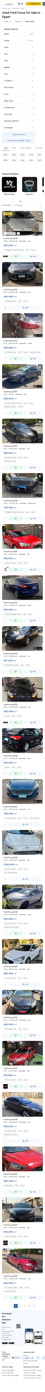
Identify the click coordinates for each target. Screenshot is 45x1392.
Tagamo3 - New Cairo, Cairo (15, 250)
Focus (33, 250)
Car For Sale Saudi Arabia (10, 1375)
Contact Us (27, 1358)
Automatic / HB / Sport (11, 927)
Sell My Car (35, 4)
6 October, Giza (11, 352)
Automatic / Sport (10, 407)
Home (25, 1356)
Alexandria (9, 1185)
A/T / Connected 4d (10, 872)
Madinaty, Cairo (11, 301)
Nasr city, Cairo (11, 563)
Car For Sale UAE (7, 1373)
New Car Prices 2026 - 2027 (19, 141)
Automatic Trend (35, 352)
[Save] (40, 214)
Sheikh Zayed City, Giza (14, 403)
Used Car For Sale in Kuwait (32, 1370)
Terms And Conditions (30, 1361)
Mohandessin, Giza (12, 665)
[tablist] (22, 148)
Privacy (25, 1363)
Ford (27, 250)
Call (34, 256)
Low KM (20, 407)
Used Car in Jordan (29, 1373)
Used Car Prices (18, 134)
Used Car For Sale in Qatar (32, 1375)
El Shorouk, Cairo (11, 1287)
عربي (21, 3)
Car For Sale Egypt (8, 1370)
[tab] (6, 148)
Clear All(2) (29, 21)
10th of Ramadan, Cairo (13, 614)
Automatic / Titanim (10, 1134)
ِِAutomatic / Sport (10, 1291)
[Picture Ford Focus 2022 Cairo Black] (22, 740)
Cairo (8, 716)
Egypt (17, 1358)
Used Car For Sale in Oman (32, 1378)
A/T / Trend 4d (34, 818)
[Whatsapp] (16, 256)
